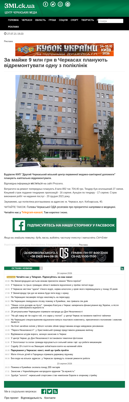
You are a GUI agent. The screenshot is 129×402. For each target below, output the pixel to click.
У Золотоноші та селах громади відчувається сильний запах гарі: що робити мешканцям (56, 342)
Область (40, 20)
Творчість (87, 20)
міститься (37, 183)
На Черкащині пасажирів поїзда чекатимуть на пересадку (40, 297)
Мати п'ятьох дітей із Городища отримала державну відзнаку (42, 354)
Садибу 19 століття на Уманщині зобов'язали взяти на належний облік (46, 346)
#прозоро (63, 244)
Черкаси (27, 20)
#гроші (74, 244)
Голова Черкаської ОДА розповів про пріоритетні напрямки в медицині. (71, 207)
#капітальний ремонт (17, 244)
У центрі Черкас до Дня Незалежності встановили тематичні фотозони (47, 338)
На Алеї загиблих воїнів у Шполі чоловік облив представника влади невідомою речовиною (57, 326)
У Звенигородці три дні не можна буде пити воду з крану (40, 293)
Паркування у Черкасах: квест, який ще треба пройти (40, 350)
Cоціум (63, 20)
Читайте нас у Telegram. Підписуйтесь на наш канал (43, 277)
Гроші (52, 20)
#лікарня (51, 244)
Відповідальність (31, 397)
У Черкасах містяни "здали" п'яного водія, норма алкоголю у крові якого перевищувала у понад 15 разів (64, 289)
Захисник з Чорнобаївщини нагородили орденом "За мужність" (43, 371)
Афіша (116, 20)
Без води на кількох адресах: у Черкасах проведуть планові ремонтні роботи (50, 358)
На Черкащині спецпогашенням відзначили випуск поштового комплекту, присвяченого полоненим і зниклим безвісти (66, 321)
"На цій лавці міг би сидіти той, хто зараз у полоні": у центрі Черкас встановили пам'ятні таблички (61, 316)
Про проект (11, 397)
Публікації (103, 20)
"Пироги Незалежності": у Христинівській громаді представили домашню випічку (52, 330)
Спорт (74, 20)
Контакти (49, 397)
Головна (13, 20)
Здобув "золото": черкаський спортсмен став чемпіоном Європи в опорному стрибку (54, 375)
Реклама (13, 27)
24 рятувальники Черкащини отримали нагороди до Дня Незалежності (47, 311)
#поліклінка (38, 244)
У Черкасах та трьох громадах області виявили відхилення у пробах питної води (52, 285)
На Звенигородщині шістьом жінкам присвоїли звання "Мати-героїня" (46, 281)
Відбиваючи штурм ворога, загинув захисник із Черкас (39, 334)
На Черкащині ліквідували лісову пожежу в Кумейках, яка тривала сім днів (49, 301)
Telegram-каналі (32, 212)
